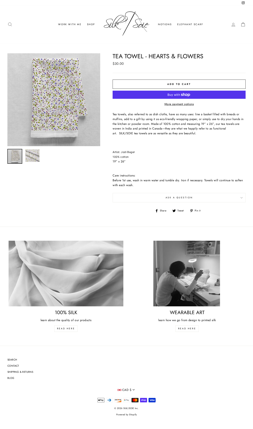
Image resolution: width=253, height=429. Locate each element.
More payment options (179, 104)
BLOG (10, 378)
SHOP (91, 24)
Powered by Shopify (126, 414)
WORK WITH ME (69, 24)
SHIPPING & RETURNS (20, 372)
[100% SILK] (65, 274)
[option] (53, 99)
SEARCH (12, 359)
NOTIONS (165, 24)
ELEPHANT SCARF (190, 24)
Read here (66, 328)
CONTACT (13, 366)
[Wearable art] (187, 274)
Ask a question (179, 197)
